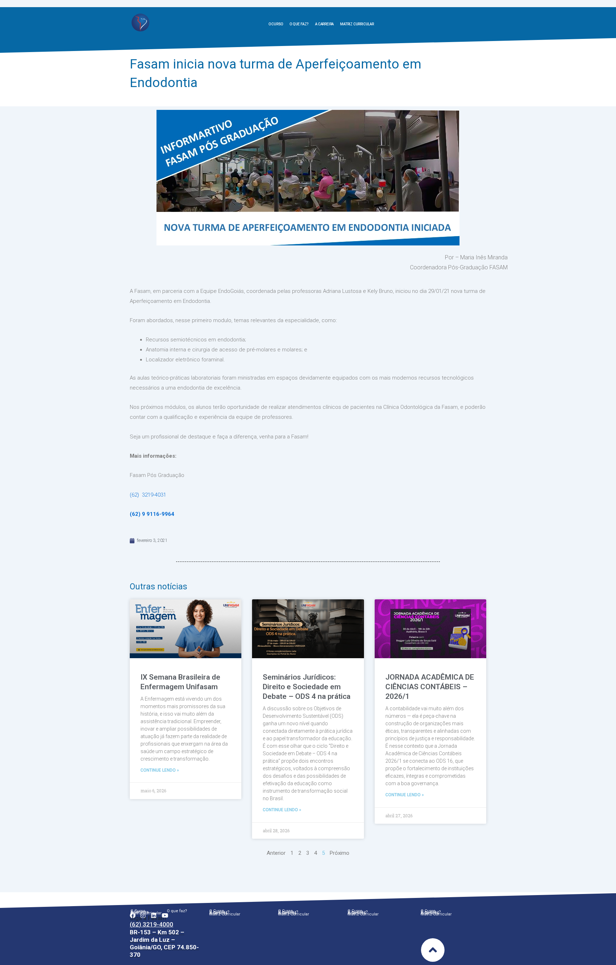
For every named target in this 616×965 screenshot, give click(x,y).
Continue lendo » (159, 770)
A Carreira (324, 24)
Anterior (276, 853)
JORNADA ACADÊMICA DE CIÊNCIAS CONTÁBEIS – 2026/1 (429, 687)
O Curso (275, 24)
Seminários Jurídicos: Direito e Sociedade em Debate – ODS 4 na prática (306, 687)
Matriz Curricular (357, 24)
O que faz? (299, 24)
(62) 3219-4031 (148, 495)
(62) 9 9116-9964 (152, 514)
